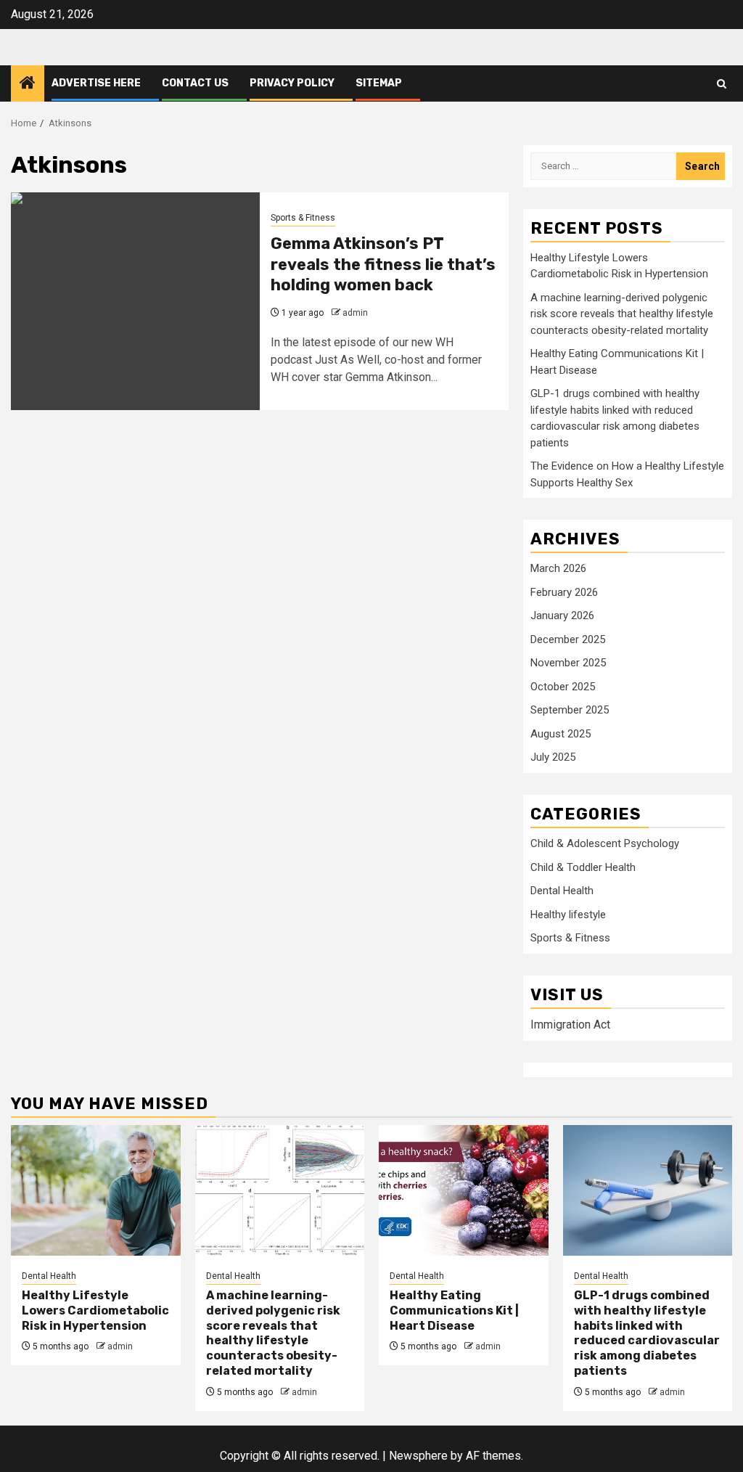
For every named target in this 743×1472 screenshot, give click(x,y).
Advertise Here (96, 83)
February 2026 (564, 592)
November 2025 (568, 662)
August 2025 (560, 733)
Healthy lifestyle (568, 914)
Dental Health (562, 890)
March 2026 (558, 568)
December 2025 (567, 639)
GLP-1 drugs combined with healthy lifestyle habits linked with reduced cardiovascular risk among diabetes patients (647, 1333)
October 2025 (562, 686)
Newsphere (418, 1456)
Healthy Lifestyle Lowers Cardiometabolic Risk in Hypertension (95, 1310)
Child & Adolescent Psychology (604, 843)
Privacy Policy (292, 83)
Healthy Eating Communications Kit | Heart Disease (454, 1310)
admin (355, 313)
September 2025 (569, 709)
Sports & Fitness (303, 218)
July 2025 (552, 757)
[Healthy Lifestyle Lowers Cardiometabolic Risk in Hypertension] (96, 1190)
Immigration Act (570, 1024)
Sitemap (379, 83)
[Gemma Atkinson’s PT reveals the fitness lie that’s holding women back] (135, 301)
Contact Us (195, 83)
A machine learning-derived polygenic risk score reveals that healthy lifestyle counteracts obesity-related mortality (621, 314)
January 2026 (562, 615)
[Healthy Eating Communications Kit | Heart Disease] (464, 1190)
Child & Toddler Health (583, 867)
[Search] (722, 84)
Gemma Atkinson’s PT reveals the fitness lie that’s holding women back (383, 264)
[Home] (28, 84)
